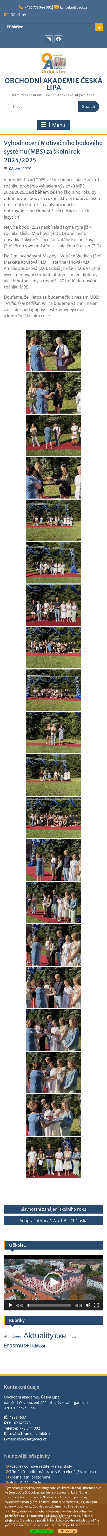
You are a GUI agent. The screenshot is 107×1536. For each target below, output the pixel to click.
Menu (58, 125)
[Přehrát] (10, 1305)
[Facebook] (58, 39)
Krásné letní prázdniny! (29, 1477)
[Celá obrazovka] (96, 1305)
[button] (53, 1282)
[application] (53, 1282)
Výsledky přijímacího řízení (52, 14)
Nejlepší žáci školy (25, 1482)
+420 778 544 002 (38, 7)
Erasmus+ (16, 1345)
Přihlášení (15, 27)
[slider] (49, 1305)
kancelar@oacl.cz (73, 7)
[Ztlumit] (88, 1305)
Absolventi (13, 1336)
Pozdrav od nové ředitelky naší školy (40, 1466)
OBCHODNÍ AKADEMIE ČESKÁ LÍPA (53, 84)
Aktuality (39, 1335)
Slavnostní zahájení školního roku (53, 1209)
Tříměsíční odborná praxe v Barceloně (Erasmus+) (52, 1471)
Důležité (73, 1337)
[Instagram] (48, 39)
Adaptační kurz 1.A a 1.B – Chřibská (53, 1220)
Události (38, 1346)
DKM (60, 1336)
